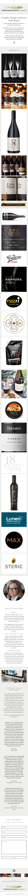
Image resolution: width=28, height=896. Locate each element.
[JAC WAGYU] (14, 421)
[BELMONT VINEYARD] (14, 207)
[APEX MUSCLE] (14, 368)
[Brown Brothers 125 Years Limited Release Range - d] (26, 875)
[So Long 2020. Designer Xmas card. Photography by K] (12, 875)
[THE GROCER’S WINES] (14, 265)
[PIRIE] (14, 223)
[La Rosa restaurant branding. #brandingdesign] (19, 875)
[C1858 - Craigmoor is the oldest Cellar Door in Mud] (5, 875)
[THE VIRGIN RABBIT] (14, 82)
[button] (14, 1)
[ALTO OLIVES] (14, 511)
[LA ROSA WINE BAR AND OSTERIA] (14, 335)
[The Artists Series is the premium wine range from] (2, 875)
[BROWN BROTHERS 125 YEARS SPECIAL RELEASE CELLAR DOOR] (14, 397)
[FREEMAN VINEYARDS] (14, 451)
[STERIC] (14, 573)
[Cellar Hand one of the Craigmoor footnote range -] (9, 875)
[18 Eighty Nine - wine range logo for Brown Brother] (23, 875)
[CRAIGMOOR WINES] (14, 200)
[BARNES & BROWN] (14, 108)
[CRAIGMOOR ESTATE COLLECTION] (14, 175)
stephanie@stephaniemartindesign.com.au (14, 881)
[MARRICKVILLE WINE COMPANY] (14, 291)
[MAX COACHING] (14, 552)
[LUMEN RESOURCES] (14, 526)
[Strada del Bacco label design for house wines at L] (16, 875)
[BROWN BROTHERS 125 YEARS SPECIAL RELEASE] (14, 250)
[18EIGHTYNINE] (14, 472)
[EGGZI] (14, 309)
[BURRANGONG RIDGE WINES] (14, 154)
